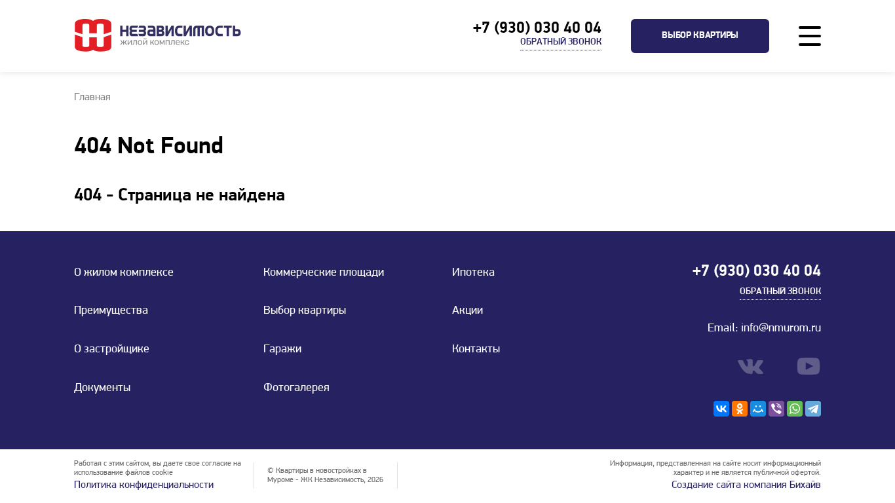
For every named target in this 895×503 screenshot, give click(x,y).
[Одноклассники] (740, 409)
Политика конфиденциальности (144, 485)
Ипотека (473, 273)
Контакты (476, 350)
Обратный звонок (560, 42)
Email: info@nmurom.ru (764, 329)
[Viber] (776, 409)
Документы (102, 388)
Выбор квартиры (700, 36)
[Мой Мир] (758, 409)
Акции (467, 311)
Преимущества (111, 311)
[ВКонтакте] (721, 409)
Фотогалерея (296, 388)
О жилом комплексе (124, 273)
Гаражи (282, 350)
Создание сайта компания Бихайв (746, 485)
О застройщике (111, 350)
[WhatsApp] (795, 409)
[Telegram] (813, 409)
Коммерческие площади (323, 273)
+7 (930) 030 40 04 (537, 29)
